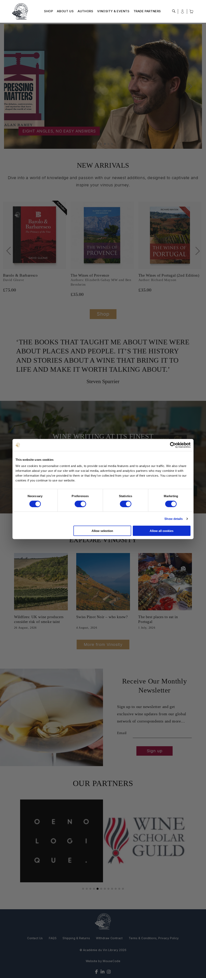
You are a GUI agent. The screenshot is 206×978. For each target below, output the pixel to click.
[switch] (80, 504)
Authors (85, 11)
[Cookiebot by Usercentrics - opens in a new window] (173, 445)
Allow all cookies (161, 531)
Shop (48, 11)
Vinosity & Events (113, 11)
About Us (65, 11)
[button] (174, 11)
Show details (173, 518)
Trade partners (147, 11)
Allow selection (102, 531)
